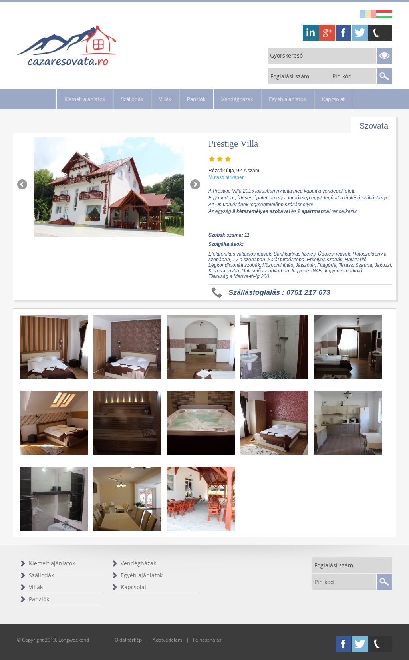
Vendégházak (237, 99)
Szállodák (132, 99)
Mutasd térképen (226, 177)
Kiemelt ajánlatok (84, 99)
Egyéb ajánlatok (287, 99)
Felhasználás (207, 639)
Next (195, 185)
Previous (23, 185)
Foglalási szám (289, 76)
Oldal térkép (128, 639)
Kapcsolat (333, 99)
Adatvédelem (167, 639)
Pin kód (342, 76)
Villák (165, 99)
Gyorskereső (286, 55)
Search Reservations (384, 56)
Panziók (196, 99)
